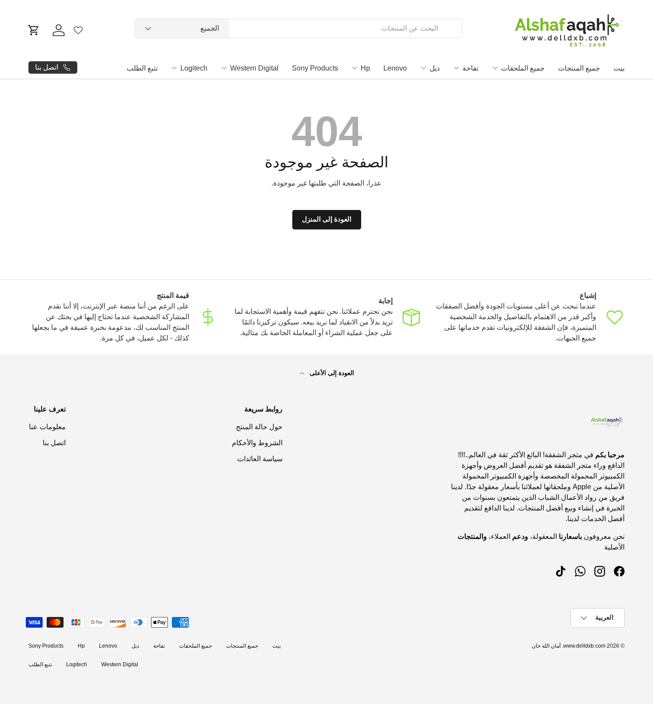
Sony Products (315, 68)
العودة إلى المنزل (326, 219)
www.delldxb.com (584, 646)
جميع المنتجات (579, 68)
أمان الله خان (546, 646)
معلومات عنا (47, 427)
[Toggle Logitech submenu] (174, 68)
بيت (619, 68)
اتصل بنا (54, 443)
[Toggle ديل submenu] (423, 68)
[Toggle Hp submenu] (354, 68)
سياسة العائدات (260, 459)
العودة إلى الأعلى (331, 372)
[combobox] (298, 28)
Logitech (193, 68)
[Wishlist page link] (78, 30)
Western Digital (254, 68)
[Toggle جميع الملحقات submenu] (495, 68)
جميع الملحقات (523, 68)
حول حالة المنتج (259, 427)
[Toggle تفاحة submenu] (456, 68)
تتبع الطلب (142, 68)
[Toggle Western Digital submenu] (224, 68)
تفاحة (470, 68)
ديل (435, 68)
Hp (365, 68)
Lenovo (395, 68)
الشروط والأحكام (257, 443)
